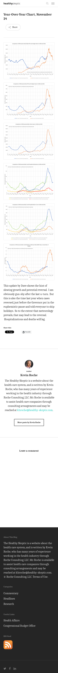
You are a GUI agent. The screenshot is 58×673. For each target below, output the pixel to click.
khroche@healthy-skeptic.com (35, 410)
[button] (52, 3)
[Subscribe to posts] (8, 650)
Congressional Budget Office (19, 625)
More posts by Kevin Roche (29, 422)
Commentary (11, 593)
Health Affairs (12, 620)
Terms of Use (40, 576)
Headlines (9, 598)
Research (9, 604)
